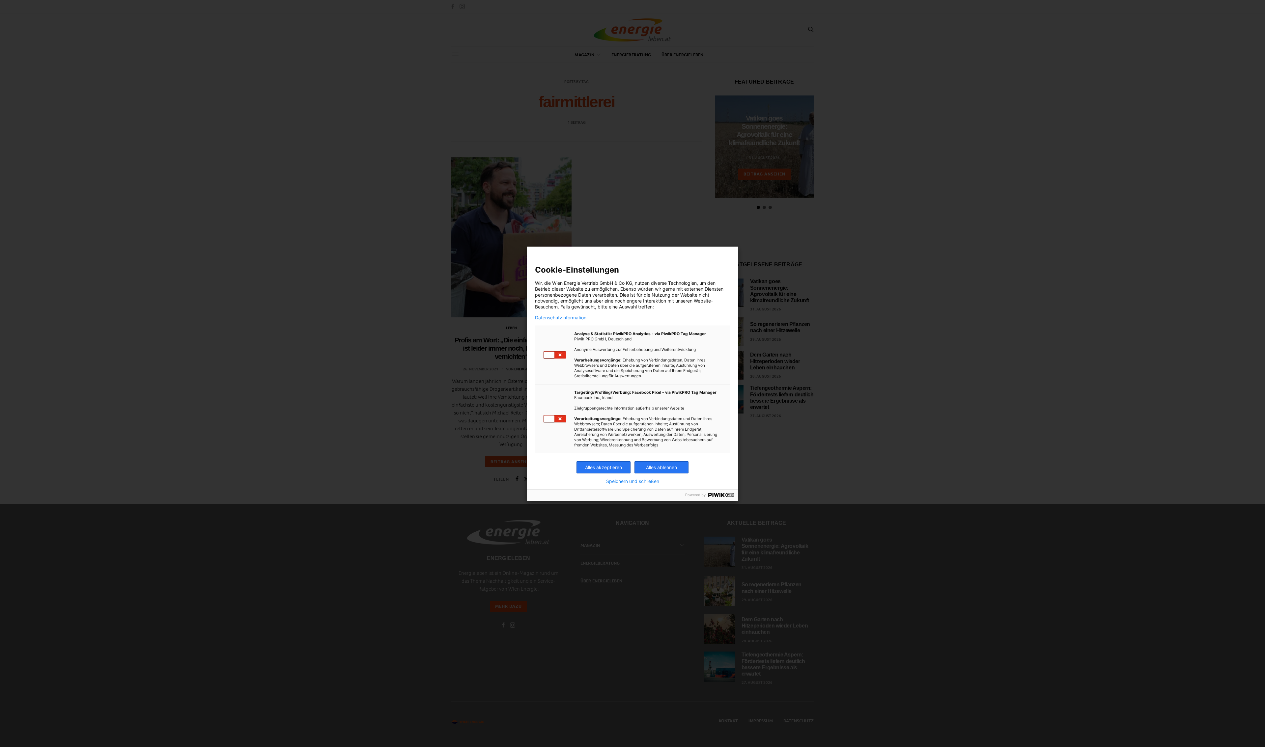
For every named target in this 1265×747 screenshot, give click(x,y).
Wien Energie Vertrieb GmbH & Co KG (592, 283)
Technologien (682, 283)
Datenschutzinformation (560, 317)
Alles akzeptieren (603, 467)
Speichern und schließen (632, 481)
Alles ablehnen (661, 467)
